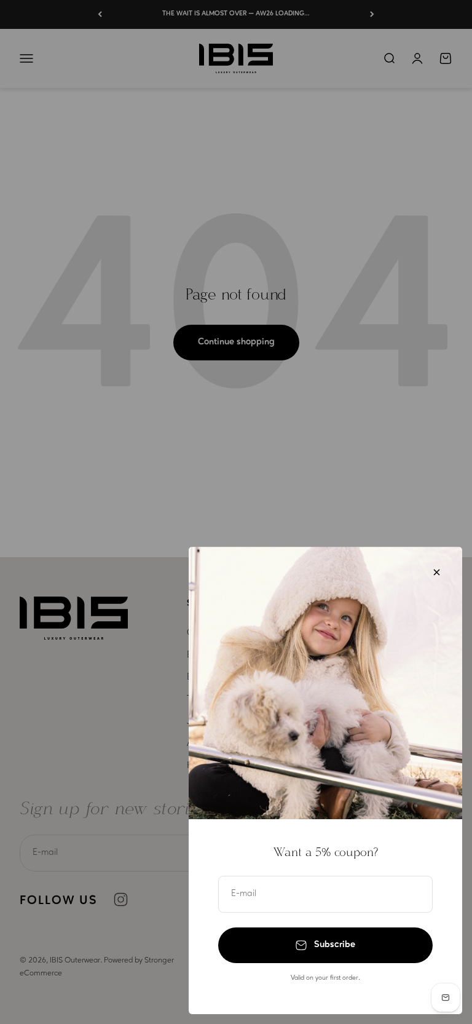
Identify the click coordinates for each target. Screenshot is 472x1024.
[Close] (436, 572)
